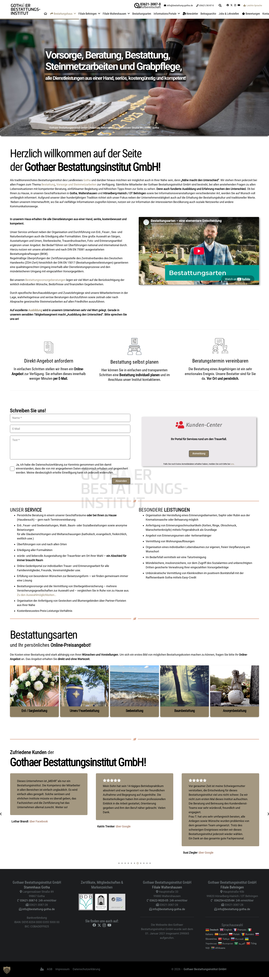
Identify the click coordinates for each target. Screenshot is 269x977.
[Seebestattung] (134, 691)
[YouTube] (239, 5)
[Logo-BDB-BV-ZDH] (102, 902)
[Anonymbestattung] (234, 691)
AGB (49, 969)
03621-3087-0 (28, 900)
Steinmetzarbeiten (85, 184)
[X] (231, 5)
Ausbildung (35, 310)
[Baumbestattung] (184, 691)
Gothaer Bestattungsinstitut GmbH (205, 969)
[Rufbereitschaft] (147, 5)
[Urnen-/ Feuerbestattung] (84, 691)
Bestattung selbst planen (134, 362)
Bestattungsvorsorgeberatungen (45, 280)
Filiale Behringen (232, 887)
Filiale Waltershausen (167, 887)
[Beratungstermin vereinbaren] (220, 346)
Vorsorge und (64, 184)
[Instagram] (235, 5)
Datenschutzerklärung (86, 969)
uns (232, 464)
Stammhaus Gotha (37, 887)
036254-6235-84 (224, 900)
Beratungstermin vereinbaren (220, 361)
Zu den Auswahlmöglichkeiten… (36, 595)
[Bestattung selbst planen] (134, 346)
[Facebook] (228, 5)
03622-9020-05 (159, 900)
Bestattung (48, 184)
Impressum (62, 969)
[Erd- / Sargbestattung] (34, 691)
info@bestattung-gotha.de (38, 909)
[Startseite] (45, 14)
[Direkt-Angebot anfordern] (49, 346)
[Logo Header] (25, 9)
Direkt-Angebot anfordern (48, 361)
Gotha (87, 180)
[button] (220, 5)
